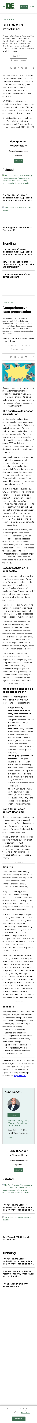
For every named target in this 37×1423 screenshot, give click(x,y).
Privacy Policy (25, 1413)
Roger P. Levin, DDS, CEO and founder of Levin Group (18, 1123)
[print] (33, 68)
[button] (4, 6)
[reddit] (22, 68)
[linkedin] (15, 68)
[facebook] (11, 68)
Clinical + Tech (8, 19)
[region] (18, 1414)
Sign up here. (20, 1076)
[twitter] (18, 68)
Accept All (18, 1418)
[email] (26, 68)
